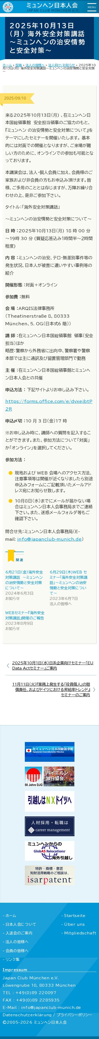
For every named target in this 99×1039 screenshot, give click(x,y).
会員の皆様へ (17, 951)
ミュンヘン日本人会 (52, 7)
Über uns (74, 924)
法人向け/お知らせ (61, 65)
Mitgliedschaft (80, 933)
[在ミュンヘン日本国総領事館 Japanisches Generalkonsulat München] (49, 760)
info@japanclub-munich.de (49, 539)
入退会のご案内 (19, 933)
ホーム (7, 65)
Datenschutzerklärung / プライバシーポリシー (47, 1015)
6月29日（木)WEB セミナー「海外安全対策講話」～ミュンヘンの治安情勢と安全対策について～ (68, 582)
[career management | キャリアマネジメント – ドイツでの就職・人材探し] (49, 835)
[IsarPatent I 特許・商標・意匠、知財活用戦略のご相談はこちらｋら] (49, 884)
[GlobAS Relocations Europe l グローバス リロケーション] (49, 859)
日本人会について (21, 924)
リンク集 (13, 959)
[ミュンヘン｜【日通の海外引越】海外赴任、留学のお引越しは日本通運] (49, 810)
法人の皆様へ (35, 65)
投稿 (19, 65)
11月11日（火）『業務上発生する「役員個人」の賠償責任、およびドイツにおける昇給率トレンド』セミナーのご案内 (51, 689)
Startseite (74, 916)
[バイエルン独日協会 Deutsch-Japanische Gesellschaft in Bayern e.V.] (49, 785)
